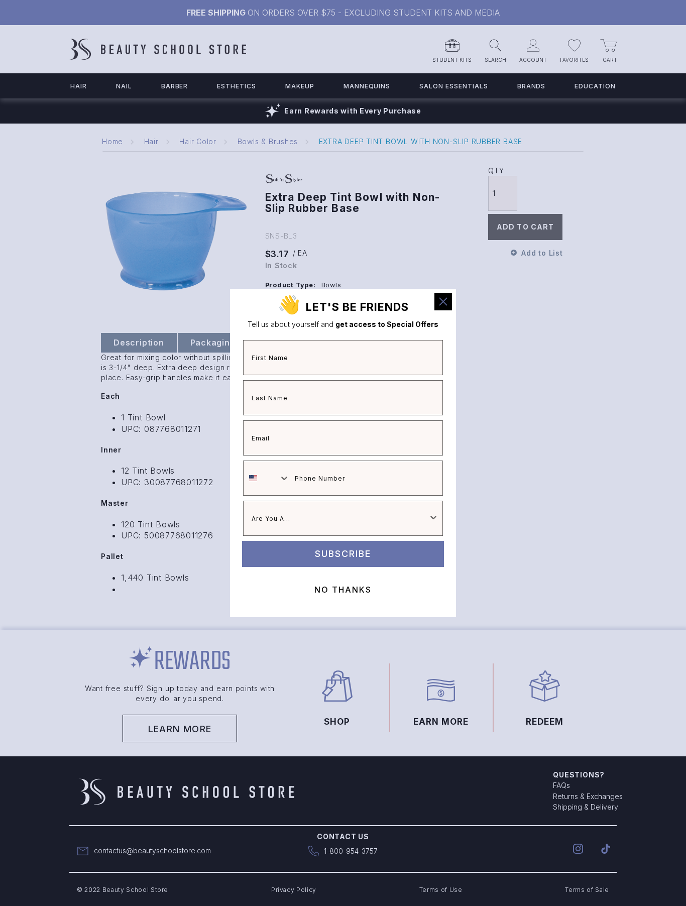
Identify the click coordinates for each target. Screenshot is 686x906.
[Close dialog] (443, 301)
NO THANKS (343, 590)
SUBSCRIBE (343, 553)
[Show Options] (433, 518)
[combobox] (267, 478)
